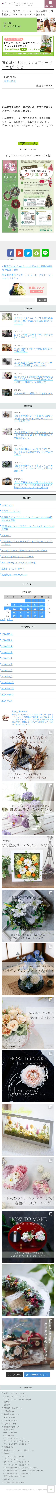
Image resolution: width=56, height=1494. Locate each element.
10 (41, 604)
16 (35, 608)
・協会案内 (6, 1402)
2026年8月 (6, 634)
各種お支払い (9, 1447)
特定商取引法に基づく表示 (14, 1482)
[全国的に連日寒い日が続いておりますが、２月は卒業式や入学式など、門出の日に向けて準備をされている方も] (28, 1076)
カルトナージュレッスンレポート (18, 562)
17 (41, 608)
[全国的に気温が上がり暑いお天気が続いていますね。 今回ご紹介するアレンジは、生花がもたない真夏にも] (28, 809)
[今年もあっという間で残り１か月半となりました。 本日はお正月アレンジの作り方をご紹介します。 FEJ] (28, 1237)
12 (7, 608)
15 (28, 608)
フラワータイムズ (10, 1420)
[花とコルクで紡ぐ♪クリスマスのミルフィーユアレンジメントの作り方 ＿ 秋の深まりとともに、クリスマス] (28, 1344)
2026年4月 (6, 658)
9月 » (10, 619)
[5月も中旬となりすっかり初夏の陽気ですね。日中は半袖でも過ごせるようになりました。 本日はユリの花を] (28, 916)
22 (28, 612)
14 (21, 608)
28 (21, 616)
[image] (28, 196)
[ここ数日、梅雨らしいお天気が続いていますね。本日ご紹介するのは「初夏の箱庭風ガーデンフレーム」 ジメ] (28, 862)
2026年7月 (6, 640)
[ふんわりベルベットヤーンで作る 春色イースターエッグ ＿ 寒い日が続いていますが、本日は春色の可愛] (28, 1183)
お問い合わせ (9, 1479)
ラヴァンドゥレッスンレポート (17, 556)
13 (14, 608)
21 (21, 612)
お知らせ (6, 535)
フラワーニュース (22, 11)
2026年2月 (6, 670)
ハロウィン (7, 505)
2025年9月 (6, 700)
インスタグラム (10, 1417)
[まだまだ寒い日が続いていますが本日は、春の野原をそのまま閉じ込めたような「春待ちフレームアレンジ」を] (28, 1130)
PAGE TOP (28, 1388)
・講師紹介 (6, 1405)
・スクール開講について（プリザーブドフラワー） (21, 1467)
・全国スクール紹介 (10, 1432)
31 (41, 616)
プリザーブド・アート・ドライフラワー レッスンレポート (27, 543)
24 (41, 612)
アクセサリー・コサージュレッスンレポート (24, 550)
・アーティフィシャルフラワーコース (16, 1441)
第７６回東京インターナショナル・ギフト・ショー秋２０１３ (27, 276)
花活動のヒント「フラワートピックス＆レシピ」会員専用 (27, 528)
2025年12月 (7, 682)
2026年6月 (6, 646)
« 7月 (2, 619)
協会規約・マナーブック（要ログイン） (19, 1450)
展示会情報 (42, 11)
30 (35, 616)
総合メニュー (50, 6)
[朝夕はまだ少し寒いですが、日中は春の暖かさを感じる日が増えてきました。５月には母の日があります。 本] (28, 1023)
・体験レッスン (8, 1429)
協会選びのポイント (11, 1414)
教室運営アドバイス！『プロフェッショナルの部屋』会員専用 (26, 519)
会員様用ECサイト (11, 1423)
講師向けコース (10, 1453)
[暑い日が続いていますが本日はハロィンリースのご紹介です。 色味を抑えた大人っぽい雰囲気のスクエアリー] (28, 755)
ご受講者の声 (9, 1411)
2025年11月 (7, 688)
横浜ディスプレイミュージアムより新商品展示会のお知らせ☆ (27, 267)
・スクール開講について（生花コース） (17, 1473)
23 (35, 612)
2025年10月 (7, 694)
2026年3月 (6, 664)
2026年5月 (6, 652)
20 (14, 612)
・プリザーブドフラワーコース (14, 1438)
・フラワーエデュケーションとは (14, 1456)
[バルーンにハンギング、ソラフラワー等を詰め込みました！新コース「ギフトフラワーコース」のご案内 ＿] (28, 1290)
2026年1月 (6, 676)
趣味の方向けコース (11, 1426)
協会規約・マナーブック (14, 574)
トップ (4, 11)
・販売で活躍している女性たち (14, 1476)
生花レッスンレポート (12, 568)
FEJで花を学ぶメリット (13, 1408)
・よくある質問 (8, 1435)
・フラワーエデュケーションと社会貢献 (17, 1399)
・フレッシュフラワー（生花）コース (16, 1444)
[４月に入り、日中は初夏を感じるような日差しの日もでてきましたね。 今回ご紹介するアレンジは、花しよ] (28, 969)
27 (14, 616)
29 (28, 616)
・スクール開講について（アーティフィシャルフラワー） (23, 1470)
